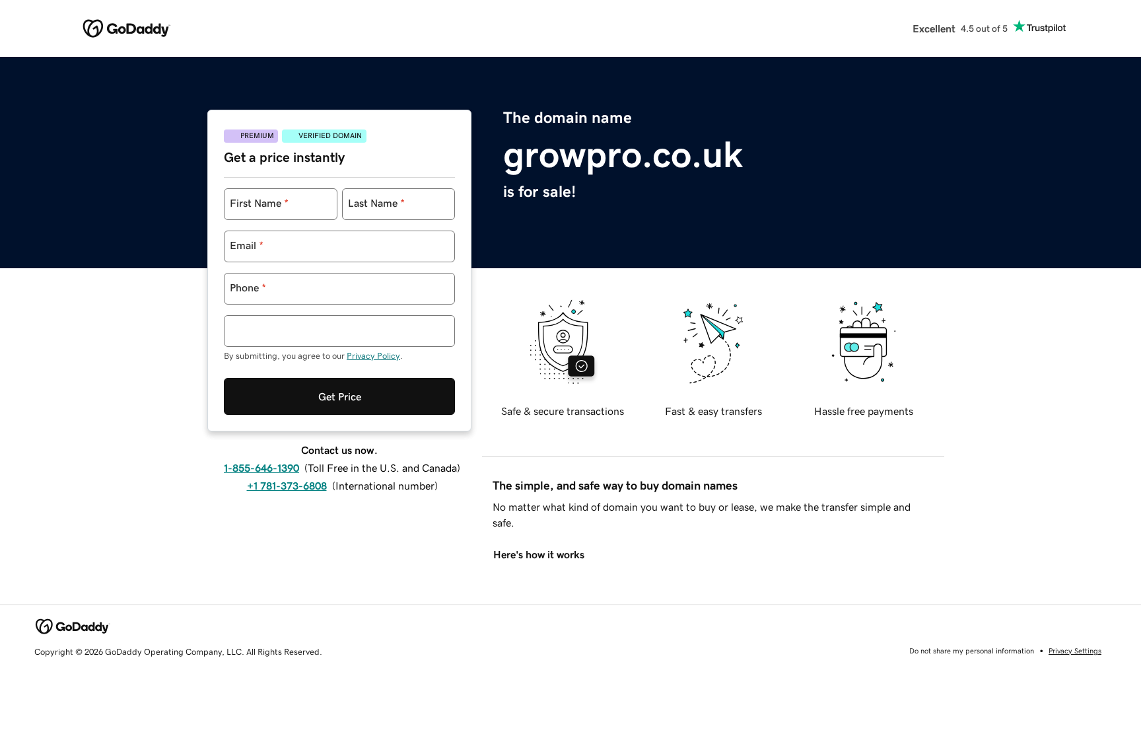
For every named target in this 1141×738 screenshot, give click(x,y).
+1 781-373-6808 (287, 485)
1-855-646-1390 (261, 467)
